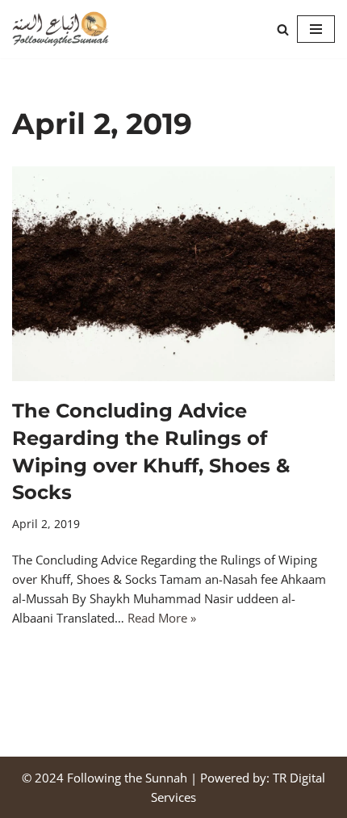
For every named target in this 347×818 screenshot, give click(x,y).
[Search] (283, 29)
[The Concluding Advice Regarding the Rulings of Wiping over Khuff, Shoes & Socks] (173, 274)
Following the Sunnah (127, 778)
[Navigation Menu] (316, 29)
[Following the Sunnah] (60, 29)
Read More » (162, 618)
